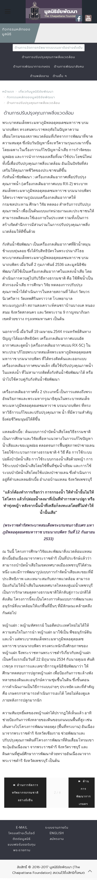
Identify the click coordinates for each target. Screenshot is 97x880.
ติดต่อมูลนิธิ (22, 839)
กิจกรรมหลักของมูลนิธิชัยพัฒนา (31, 97)
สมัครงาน (57, 839)
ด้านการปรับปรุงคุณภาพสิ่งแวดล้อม (48, 57)
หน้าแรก (8, 91)
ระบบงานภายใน (56, 827)
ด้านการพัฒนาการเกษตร (31, 66)
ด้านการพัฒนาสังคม (69, 66)
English (57, 833)
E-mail (22, 827)
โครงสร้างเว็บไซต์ (21, 833)
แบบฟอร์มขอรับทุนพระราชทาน (22, 847)
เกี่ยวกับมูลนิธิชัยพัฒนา (36, 91)
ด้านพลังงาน (39, 76)
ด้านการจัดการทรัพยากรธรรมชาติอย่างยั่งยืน (49, 47)
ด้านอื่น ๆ (60, 76)
